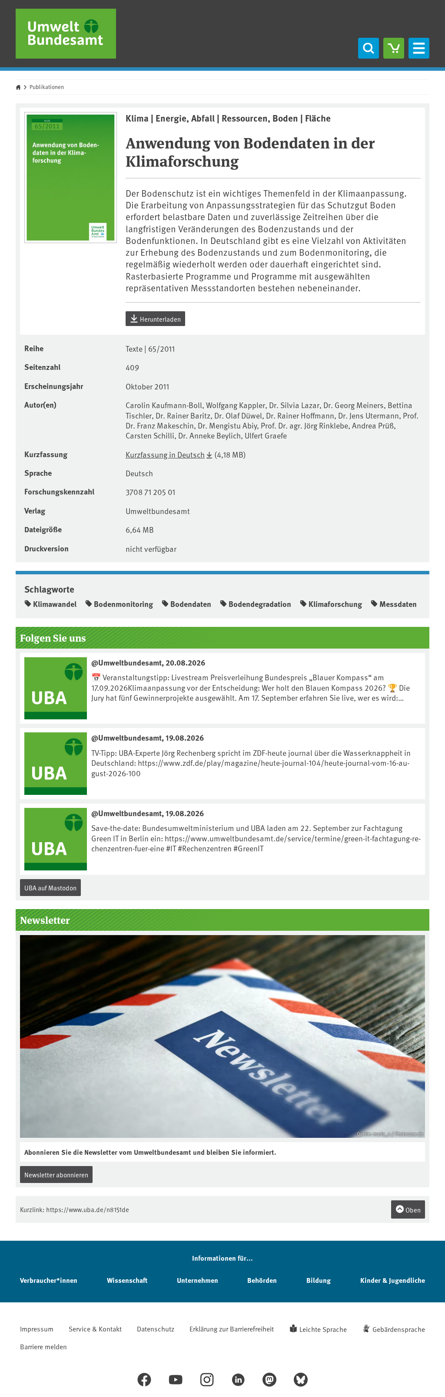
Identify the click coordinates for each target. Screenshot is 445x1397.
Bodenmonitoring (123, 604)
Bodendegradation (260, 604)
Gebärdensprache (398, 1329)
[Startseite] (66, 34)
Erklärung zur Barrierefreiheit (231, 1328)
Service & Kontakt (95, 1328)
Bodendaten (190, 604)
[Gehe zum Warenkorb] (393, 48)
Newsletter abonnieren (56, 1174)
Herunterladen (160, 318)
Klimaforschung (335, 604)
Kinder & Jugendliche (392, 1280)
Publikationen (47, 87)
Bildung (318, 1280)
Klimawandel (54, 604)
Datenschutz (155, 1328)
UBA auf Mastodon (50, 887)
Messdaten (398, 604)
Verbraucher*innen (48, 1280)
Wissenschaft (127, 1280)
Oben (412, 1209)
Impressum (36, 1328)
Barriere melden (43, 1346)
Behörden (262, 1280)
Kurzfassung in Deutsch (165, 454)
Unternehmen (197, 1280)
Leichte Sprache (323, 1329)
